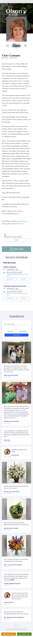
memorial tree (21, 221)
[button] (16, 352)
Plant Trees (23, 279)
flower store (20, 224)
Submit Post (16, 335)
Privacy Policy (12, 630)
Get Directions (10, 279)
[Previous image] (3, 352)
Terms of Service (21, 630)
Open (16, 240)
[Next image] (29, 352)
